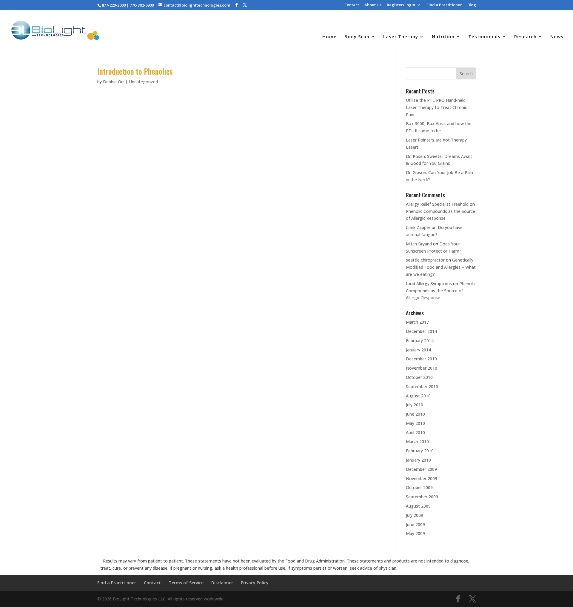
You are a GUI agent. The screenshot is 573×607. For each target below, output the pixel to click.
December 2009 (421, 469)
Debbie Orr (113, 81)
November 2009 (421, 478)
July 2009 (414, 515)
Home (329, 36)
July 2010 (414, 405)
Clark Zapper (418, 227)
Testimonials (484, 36)
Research (525, 36)
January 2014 (418, 350)
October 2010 (419, 377)
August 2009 (418, 506)
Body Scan (356, 36)
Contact (351, 5)
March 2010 (417, 441)
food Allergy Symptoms (429, 283)
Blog (471, 5)
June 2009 (415, 524)
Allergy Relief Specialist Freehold (437, 204)
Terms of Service (186, 583)
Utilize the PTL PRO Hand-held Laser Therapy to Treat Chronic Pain (436, 107)
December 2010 (421, 359)
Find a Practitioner (444, 5)
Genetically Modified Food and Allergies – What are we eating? (441, 267)
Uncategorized (143, 81)
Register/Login (401, 5)
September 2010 (422, 386)
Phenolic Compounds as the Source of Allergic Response (441, 291)
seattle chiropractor (425, 260)
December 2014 (421, 331)
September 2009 (422, 497)
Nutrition (443, 36)
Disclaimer (222, 583)
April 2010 (415, 432)
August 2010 (418, 396)
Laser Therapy (400, 36)
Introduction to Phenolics (135, 71)
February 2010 (420, 451)
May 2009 (415, 533)
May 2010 (415, 423)
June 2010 (415, 414)
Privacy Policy (255, 583)
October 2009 (419, 487)
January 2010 (418, 460)
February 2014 (420, 340)
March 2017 (417, 322)
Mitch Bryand (419, 244)
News (556, 36)
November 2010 (421, 368)
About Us (372, 5)
